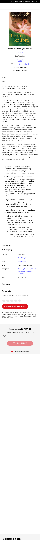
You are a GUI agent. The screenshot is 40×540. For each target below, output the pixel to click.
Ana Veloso (20, 52)
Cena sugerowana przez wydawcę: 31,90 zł (20, 332)
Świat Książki (24, 64)
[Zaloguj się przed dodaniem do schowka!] (4, 335)
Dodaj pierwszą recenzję (15, 306)
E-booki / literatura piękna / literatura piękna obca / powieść (27, 271)
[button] (20, 29)
